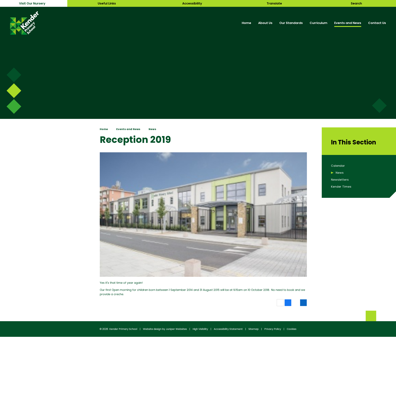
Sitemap (253, 329)
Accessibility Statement (228, 329)
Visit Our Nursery (32, 3)
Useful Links (107, 3)
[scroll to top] (371, 316)
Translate (274, 3)
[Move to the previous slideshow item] (13, 90)
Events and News (128, 129)
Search (356, 3)
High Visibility (200, 329)
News (152, 129)
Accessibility (192, 3)
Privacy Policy (272, 329)
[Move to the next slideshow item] (13, 74)
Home (104, 129)
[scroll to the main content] (379, 105)
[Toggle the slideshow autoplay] (13, 106)
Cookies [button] (291, 329)
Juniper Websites (176, 329)
